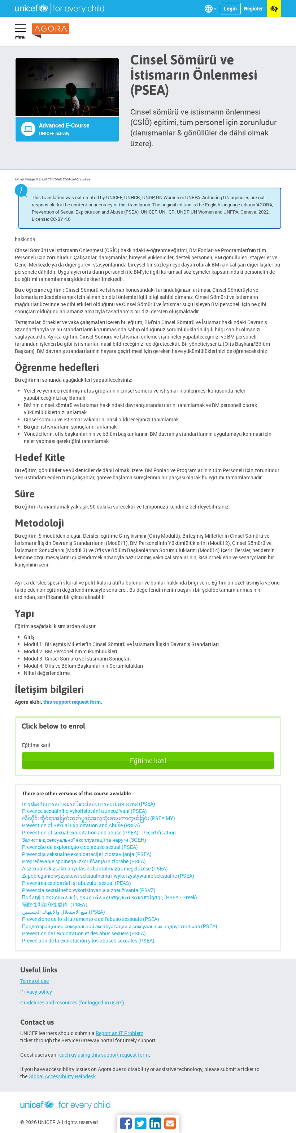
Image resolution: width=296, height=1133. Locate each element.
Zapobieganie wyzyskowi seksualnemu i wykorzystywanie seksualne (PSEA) (108, 875)
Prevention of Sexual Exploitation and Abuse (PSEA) (81, 825)
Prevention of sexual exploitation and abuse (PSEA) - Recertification (99, 832)
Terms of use (34, 980)
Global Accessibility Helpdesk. (63, 1076)
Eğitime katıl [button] (148, 760)
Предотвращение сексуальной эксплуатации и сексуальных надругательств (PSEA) (119, 926)
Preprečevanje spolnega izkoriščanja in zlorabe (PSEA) (84, 861)
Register (253, 8)
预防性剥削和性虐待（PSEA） (56, 904)
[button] (211, 9)
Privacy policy (36, 991)
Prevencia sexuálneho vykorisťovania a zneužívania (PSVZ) (89, 890)
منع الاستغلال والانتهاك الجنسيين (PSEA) (63, 911)
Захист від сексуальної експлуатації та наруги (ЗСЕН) (84, 839)
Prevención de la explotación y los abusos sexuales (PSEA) (88, 940)
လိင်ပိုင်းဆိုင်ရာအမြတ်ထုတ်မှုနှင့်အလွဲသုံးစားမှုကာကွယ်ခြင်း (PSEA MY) (98, 818)
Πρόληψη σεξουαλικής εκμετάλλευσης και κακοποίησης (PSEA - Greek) (109, 897)
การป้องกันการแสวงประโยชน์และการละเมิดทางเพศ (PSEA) (88, 803)
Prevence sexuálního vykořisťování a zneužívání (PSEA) (84, 810)
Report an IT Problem (119, 1033)
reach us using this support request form (103, 1054)
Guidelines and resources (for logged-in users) (72, 1002)
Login (230, 8)
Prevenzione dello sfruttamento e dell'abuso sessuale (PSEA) (90, 918)
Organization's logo (65, 1106)
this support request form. (72, 701)
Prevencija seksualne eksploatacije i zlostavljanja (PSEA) (87, 854)
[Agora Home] (55, 30)
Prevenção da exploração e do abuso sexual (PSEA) (80, 846)
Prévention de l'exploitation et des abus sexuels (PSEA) (84, 933)
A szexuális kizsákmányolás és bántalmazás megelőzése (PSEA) (95, 868)
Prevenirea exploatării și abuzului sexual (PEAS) (76, 882)
